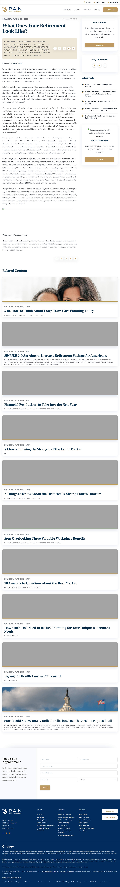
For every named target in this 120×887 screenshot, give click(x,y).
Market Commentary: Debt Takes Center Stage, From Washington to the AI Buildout (100, 94)
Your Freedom (84, 825)
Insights (87, 9)
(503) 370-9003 (100, 2)
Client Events (41, 823)
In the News (83, 831)
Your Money (83, 814)
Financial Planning (64, 814)
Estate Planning (63, 823)
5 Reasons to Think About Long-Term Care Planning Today (49, 311)
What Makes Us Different (45, 825)
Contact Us (99, 45)
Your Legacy (83, 823)
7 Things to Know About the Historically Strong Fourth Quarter (52, 494)
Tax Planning (62, 825)
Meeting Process (43, 820)
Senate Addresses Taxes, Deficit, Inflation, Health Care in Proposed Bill (58, 721)
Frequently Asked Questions (43, 829)
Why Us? (40, 814)
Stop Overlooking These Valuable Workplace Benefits (44, 538)
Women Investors (64, 828)
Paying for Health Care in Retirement (32, 676)
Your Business (84, 817)
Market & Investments (86, 828)
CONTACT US (110, 9)
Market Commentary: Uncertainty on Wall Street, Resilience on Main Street (101, 109)
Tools (96, 9)
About (77, 9)
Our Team (40, 817)
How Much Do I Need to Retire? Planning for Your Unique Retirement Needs (57, 630)
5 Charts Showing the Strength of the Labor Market (43, 449)
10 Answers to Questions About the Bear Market (40, 583)
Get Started (99, 159)
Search (88, 2)
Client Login (114, 2)
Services (67, 9)
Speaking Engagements (66, 835)
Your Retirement (84, 820)
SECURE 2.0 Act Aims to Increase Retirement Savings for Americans (55, 355)
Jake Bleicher (17, 63)
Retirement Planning (65, 820)
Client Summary (110, 817)
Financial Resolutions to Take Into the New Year (40, 404)
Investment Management (66, 817)
